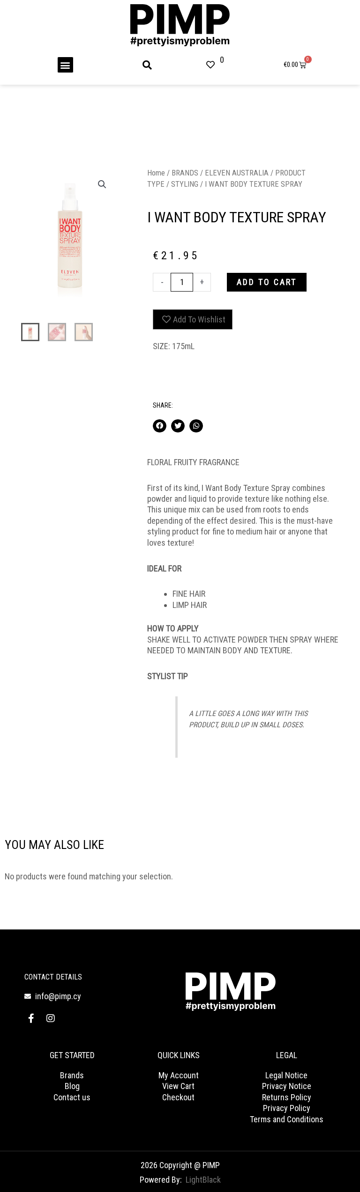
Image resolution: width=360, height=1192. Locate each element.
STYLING (184, 184)
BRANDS (185, 172)
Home (156, 172)
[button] (65, 65)
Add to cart (267, 282)
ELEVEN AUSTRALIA (237, 172)
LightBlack (203, 1180)
